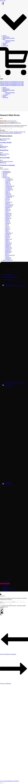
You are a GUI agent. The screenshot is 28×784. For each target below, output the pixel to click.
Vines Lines (5, 43)
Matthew (7, 239)
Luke (6, 235)
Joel (6, 225)
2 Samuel (7, 194)
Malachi (7, 236)
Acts (6, 199)
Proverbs (7, 249)
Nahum (6, 241)
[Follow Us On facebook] (1, 271)
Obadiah (7, 245)
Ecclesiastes (8, 205)
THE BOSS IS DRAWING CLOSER (10, 277)
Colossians (7, 202)
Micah (6, 240)
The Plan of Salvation (10, 40)
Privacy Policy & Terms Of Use (9, 588)
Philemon (7, 246)
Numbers (7, 244)
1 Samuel (7, 184)
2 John (6, 191)
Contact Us (7, 41)
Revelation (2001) (9, 133)
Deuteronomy (8, 204)
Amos (6, 200)
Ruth (6, 254)
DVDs (4, 176)
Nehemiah (7, 242)
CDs (4, 175)
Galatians (7, 213)
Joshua (6, 229)
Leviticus (7, 234)
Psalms (6, 250)
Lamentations (8, 233)
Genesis (7, 214)
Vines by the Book (7, 260)
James (6, 221)
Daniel (6, 203)
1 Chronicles (8, 178)
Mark (6, 237)
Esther (6, 208)
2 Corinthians (8, 189)
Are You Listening (5, 157)
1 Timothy (7, 187)
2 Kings (7, 192)
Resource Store (6, 36)
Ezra (6, 212)
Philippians (7, 247)
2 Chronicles (8, 188)
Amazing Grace (4, 150)
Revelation (16, 131)
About (4, 39)
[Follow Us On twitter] (2, 271)
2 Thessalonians (8, 196)
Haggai (7, 217)
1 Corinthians (8, 179)
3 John (6, 198)
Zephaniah (7, 258)
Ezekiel (6, 210)
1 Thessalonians (8, 186)
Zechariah (7, 257)
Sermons (4, 35)
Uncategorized (6, 172)
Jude (6, 230)
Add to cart (3, 130)
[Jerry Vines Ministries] (12, 83)
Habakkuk (7, 215)
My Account (3, 0)
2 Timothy (7, 197)
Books (4, 173)
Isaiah (6, 220)
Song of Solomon (9, 255)
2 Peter (6, 193)
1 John (6, 181)
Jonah (6, 228)
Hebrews (7, 218)
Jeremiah (7, 223)
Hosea (6, 219)
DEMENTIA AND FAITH (8, 274)
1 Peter (6, 183)
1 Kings (7, 182)
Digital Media (6, 171)
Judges (6, 231)
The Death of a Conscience (7, 165)
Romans (7, 252)
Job (6, 224)
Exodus (6, 209)
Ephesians (7, 207)
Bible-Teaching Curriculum (9, 38)
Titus (6, 256)
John (6, 226)
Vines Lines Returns (7, 279)
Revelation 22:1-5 (14, 122)
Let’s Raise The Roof (6, 142)
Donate (4, 44)
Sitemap (4, 589)
